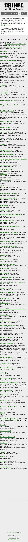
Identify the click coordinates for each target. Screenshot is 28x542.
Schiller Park (4, 395)
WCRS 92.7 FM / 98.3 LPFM (13, 47)
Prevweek (2, 13)
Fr (16, 13)
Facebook (9, 532)
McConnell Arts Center (7, 325)
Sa (19, 13)
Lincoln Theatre (5, 315)
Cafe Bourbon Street (6, 132)
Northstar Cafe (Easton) (7, 368)
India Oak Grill (4, 268)
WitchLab (3, 461)
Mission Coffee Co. (6, 337)
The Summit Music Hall (7, 437)
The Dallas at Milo (6, 169)
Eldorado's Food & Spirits (8, 198)
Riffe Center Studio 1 (7, 390)
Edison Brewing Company (8, 193)
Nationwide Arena (6, 357)
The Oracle (3, 372)
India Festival (9, 151)
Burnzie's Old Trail (6, 121)
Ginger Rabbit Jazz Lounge (9, 232)
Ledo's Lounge (5, 303)
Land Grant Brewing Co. (8, 292)
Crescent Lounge (5, 165)
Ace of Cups (4, 56)
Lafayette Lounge (5, 288)
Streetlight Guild (5, 431)
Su (22, 13)
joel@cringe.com (6, 25)
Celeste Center (5, 150)
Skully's (2, 413)
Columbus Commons (7, 154)
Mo (6, 13)
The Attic (3, 85)
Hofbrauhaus (4, 260)
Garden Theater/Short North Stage (11, 214)
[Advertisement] (14, 485)
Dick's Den (3, 174)
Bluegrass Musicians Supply (9, 105)
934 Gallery (3, 51)
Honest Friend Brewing (7, 264)
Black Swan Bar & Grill (7, 100)
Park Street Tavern (6, 378)
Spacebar (3, 425)
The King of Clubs (6, 277)
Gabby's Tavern (5, 210)
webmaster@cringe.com (14, 539)
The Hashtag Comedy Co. (8, 246)
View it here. (9, 33)
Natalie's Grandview (6, 343)
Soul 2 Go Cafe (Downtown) (9, 419)
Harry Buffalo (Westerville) (8, 241)
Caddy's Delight (5, 127)
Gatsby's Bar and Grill (7, 220)
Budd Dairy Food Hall (7, 111)
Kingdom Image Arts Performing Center (13, 282)
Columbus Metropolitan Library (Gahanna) (13, 159)
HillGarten (3, 255)
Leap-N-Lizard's (5, 298)
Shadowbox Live (5, 401)
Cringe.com (17, 535)
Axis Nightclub (5, 93)
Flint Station (4, 205)
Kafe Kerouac (4, 273)
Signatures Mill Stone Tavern (9, 407)
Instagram (14, 532)
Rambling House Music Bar (9, 383)
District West (4, 186)
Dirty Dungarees (5, 180)
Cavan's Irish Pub (5, 138)
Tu (8, 13)
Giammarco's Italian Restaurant (10, 226)
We (11, 13)
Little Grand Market (6, 321)
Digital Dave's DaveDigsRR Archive (15, 44)
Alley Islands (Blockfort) (8, 60)
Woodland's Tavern (6, 467)
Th (14, 13)
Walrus (2, 456)
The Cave (3, 144)
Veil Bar (2, 452)
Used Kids (3, 443)
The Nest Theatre (5, 363)
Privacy (19, 532)
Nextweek (25, 13)
